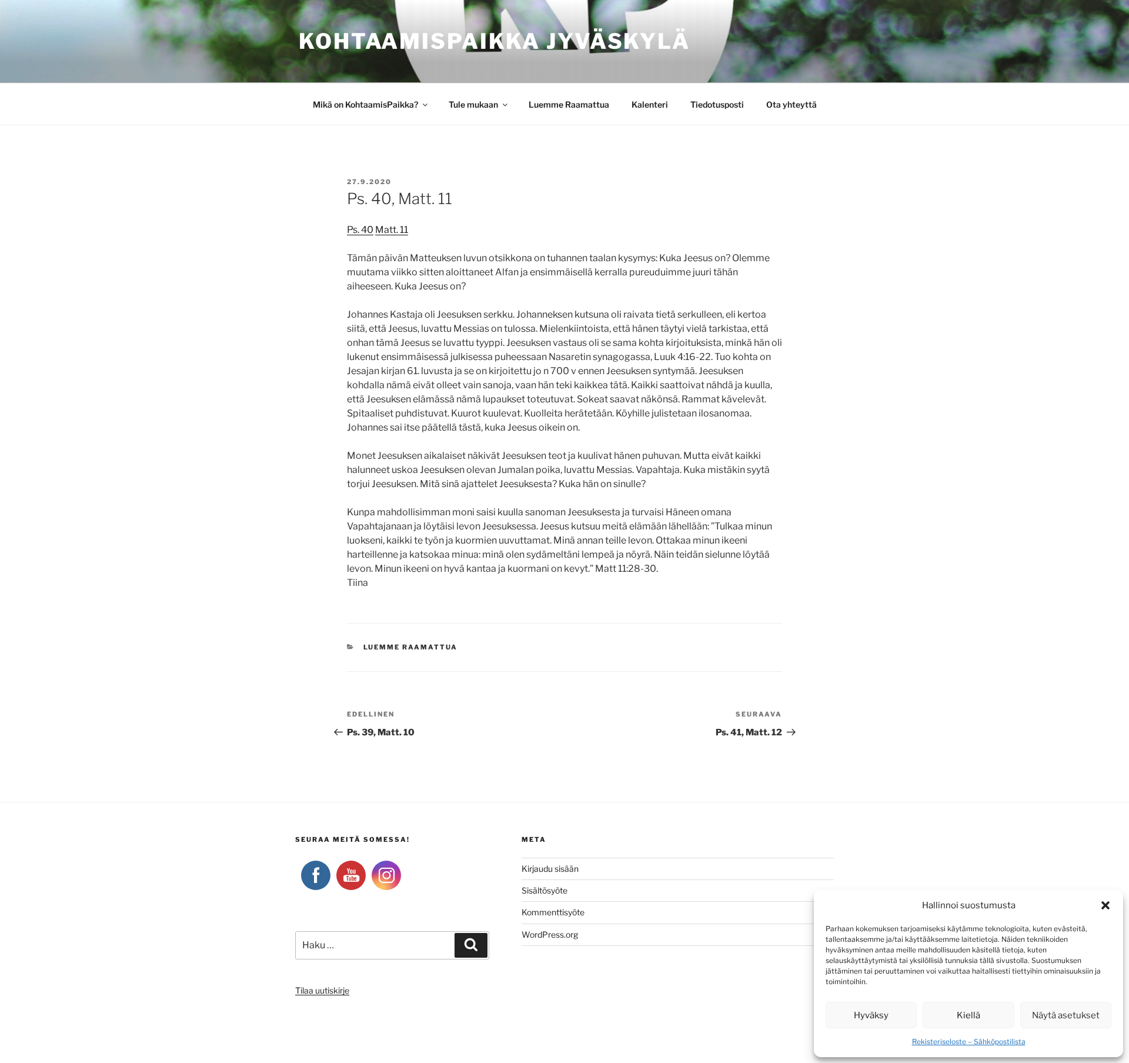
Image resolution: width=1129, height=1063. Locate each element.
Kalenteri (650, 104)
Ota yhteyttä (791, 104)
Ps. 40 (360, 229)
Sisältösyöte (544, 890)
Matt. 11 (391, 229)
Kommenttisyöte (553, 912)
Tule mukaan (473, 104)
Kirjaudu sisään (550, 869)
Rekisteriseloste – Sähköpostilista (969, 1041)
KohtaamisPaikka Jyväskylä (494, 41)
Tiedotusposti (717, 104)
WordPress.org (550, 934)
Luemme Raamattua (569, 104)
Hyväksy (871, 1015)
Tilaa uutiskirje (322, 990)
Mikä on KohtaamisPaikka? (365, 104)
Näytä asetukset (1066, 1015)
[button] (1105, 905)
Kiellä (968, 1015)
